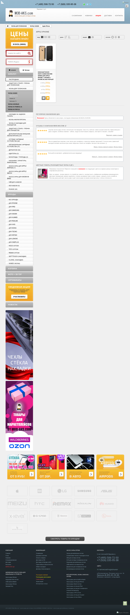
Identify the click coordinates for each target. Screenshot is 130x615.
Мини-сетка (45, 37)
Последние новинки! (42, 575)
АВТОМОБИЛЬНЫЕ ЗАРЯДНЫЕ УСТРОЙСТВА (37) (18, 145)
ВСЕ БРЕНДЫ (13, 200)
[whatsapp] (84, 4)
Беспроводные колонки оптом (75, 569)
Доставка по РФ (40, 560)
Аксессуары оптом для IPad (74, 586)
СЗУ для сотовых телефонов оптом (77, 560)
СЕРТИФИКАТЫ (15, 280)
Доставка (108, 16)
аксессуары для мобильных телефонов (63, 608)
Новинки (88, 16)
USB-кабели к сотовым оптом (75, 564)
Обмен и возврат (41, 566)
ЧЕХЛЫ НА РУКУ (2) (14, 109)
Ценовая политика (41, 555)
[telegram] (87, 4)
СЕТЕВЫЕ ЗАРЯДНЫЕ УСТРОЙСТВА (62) (15, 140)
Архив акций (39, 581)
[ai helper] (90, 4)
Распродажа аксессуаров (43, 577)
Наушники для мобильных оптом (76, 562)
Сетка (42, 37)
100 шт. (116, 37)
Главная (8, 553)
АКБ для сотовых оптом (73, 558)
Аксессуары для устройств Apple (76, 579)
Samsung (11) (13, 101)
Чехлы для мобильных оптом (75, 553)
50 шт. (113, 37)
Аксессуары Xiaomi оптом (74, 584)
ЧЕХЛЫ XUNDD (34, 26)
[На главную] (8, 26)
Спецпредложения (11, 560)
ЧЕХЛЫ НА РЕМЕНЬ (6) (15, 106)
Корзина (12, 268)
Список (49, 37)
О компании (77, 16)
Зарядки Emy (9, 586)
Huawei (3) (12, 98)
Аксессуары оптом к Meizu (74, 597)
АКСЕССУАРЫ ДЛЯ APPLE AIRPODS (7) (16, 167)
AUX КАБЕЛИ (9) (14, 186)
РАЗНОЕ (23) (13, 189)
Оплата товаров (40, 558)
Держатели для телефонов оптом (76, 566)
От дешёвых (69, 37)
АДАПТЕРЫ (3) (14, 153)
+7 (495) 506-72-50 (44, 4)
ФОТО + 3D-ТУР (15, 274)
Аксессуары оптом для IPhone (75, 581)
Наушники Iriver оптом (12, 579)
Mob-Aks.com (15, 608)
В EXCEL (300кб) (19, 44)
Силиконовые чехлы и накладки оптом (78, 555)
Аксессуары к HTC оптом (74, 592)
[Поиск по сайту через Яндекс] (29, 62)
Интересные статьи (42, 583)
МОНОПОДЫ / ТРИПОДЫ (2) (18, 157)
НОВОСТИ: (13, 304)
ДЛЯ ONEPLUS (14, 242)
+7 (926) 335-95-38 (66, 4)
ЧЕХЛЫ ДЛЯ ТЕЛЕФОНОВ (19, 26)
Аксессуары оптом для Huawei (75, 595)
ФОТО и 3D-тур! (10, 566)
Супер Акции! (40, 579)
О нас (7, 555)
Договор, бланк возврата (43, 569)
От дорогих (65, 37)
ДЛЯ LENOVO (13, 239)
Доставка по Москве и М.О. (43, 562)
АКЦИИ (98, 16)
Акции (93, 37)
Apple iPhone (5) (14, 95)
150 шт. (119, 37)
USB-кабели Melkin (11, 581)
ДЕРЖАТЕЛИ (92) (14, 150)
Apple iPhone (46, 26)
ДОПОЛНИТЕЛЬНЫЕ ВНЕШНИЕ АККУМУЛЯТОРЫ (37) (18, 135)
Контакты (119, 16)
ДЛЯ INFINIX (13, 235)
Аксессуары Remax (11, 577)
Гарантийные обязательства (44, 564)
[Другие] (65, 126)
